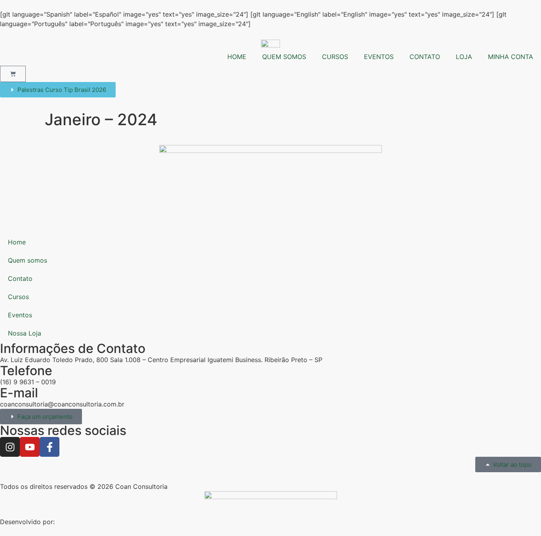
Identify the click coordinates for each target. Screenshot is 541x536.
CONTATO (425, 57)
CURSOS (335, 57)
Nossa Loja (24, 333)
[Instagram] (10, 447)
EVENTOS (379, 57)
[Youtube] (30, 447)
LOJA (464, 57)
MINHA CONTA (510, 57)
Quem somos (27, 260)
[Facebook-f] (49, 447)
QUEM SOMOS (284, 57)
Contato (20, 278)
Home (17, 242)
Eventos (20, 315)
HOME (236, 57)
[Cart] (13, 74)
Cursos (18, 297)
